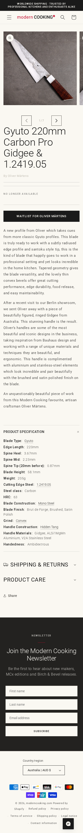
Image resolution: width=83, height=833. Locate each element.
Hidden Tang (49, 527)
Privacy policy (60, 808)
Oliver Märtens (18, 176)
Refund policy (37, 808)
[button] (9, 17)
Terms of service (21, 815)
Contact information (44, 823)
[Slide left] (26, 121)
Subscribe (41, 731)
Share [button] (12, 596)
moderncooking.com (39, 803)
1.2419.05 (44, 484)
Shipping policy (47, 815)
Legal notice (69, 815)
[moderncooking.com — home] (36, 17)
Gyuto (28, 441)
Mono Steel (46, 503)
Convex (21, 521)
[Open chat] (68, 823)
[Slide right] (56, 121)
